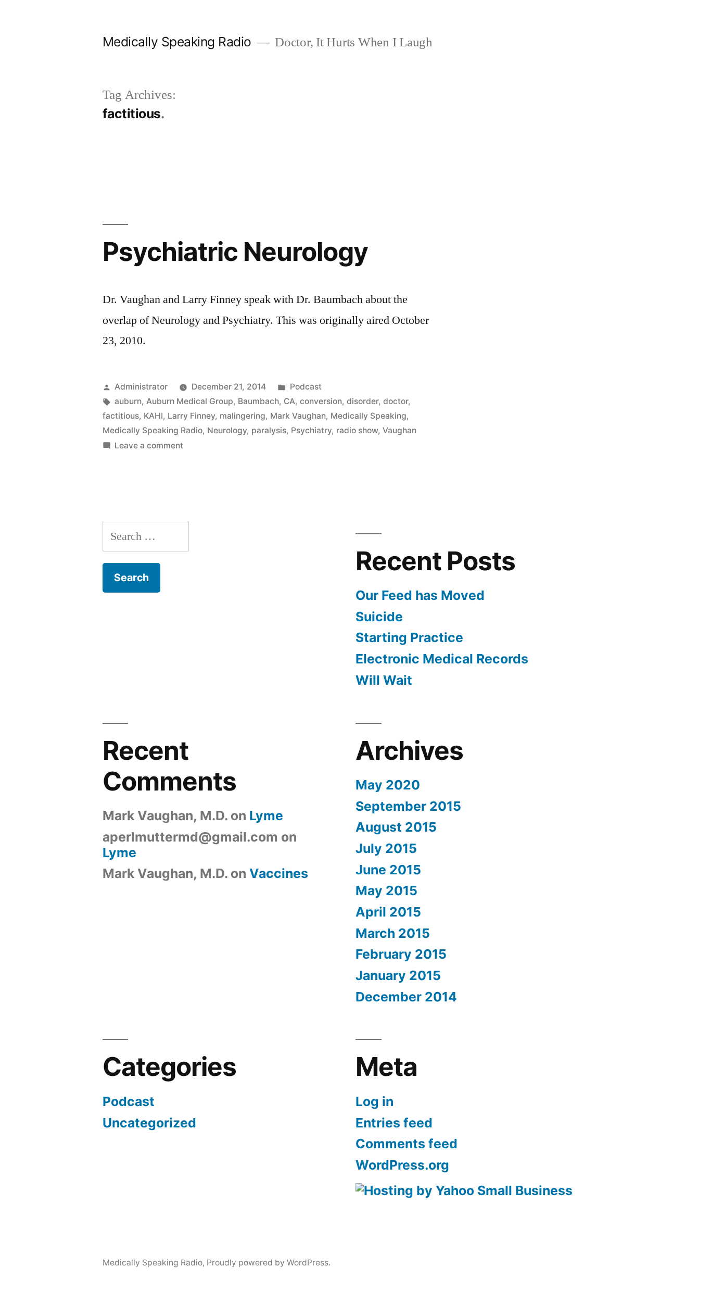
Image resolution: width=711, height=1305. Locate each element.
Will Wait (383, 680)
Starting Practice (409, 637)
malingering (242, 416)
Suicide (379, 616)
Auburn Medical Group (189, 401)
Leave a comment (149, 445)
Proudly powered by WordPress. (269, 1263)
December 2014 (406, 997)
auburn (128, 401)
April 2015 (388, 912)
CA (289, 401)
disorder (362, 401)
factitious (121, 416)
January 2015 (398, 975)
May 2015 (386, 890)
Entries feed (394, 1123)
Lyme (266, 815)
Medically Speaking (369, 416)
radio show (357, 430)
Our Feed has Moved (420, 595)
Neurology (227, 430)
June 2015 (388, 869)
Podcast (306, 387)
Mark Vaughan (298, 416)
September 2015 (408, 806)
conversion (321, 401)
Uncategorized (149, 1123)
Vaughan (399, 430)
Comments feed (406, 1143)
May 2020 (387, 785)
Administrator (141, 387)
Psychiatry (311, 430)
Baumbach (258, 401)
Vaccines (278, 873)
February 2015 (401, 954)
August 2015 (396, 827)
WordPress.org (402, 1165)
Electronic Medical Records (441, 659)
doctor (395, 401)
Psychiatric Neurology (235, 251)
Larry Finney (191, 416)
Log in (374, 1101)
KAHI (153, 416)
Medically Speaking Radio (177, 41)
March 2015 (392, 933)
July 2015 (386, 848)
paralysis (268, 430)
